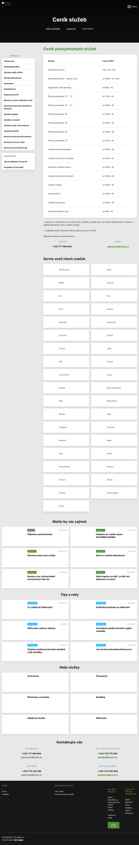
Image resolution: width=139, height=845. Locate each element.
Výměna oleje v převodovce (16, 125)
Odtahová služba (36, 718)
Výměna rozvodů (12, 120)
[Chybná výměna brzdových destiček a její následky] (14, 651)
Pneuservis (9, 61)
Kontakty (5, 794)
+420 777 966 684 (62, 246)
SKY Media (18, 840)
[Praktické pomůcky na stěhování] (82, 609)
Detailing (100, 697)
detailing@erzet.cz (107, 757)
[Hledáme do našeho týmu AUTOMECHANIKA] (82, 536)
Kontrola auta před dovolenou (17, 136)
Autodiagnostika (11, 66)
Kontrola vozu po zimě (14, 142)
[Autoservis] (14, 682)
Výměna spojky (11, 114)
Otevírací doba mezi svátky (41, 555)
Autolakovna (10, 89)
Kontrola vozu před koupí (15, 148)
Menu (134, 7)
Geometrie (9, 83)
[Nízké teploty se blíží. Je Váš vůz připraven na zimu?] (82, 579)
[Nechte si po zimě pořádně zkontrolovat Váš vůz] (14, 579)
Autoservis (71, 29)
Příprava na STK (11, 95)
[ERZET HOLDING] (6, 6)
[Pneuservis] (82, 682)
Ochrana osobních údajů (64, 794)
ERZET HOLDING (53, 29)
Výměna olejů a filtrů (13, 72)
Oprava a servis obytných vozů (18, 100)
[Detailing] (82, 703)
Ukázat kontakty (113, 825)
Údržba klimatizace (13, 78)
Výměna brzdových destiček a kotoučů (18, 107)
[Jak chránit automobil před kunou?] (82, 651)
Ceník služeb (10, 156)
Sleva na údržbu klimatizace (110, 555)
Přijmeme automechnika (39, 534)
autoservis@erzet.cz (118, 246)
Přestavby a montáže (38, 697)
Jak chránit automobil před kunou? (114, 649)
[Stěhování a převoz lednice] (14, 630)
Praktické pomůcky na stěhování (113, 607)
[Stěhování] (82, 724)
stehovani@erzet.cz (31, 775)
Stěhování (101, 718)
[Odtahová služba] (14, 724)
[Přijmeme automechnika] (14, 536)
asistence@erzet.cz (107, 775)
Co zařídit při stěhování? (40, 607)
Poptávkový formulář (13, 167)
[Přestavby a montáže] (14, 703)
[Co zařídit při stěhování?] (14, 609)
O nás (4, 791)
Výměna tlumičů (11, 131)
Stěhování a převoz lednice (41, 628)
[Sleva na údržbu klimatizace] (82, 558)
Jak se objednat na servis (15, 161)
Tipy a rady (59, 791)
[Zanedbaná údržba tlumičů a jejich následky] (82, 630)
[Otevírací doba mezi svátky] (14, 558)
